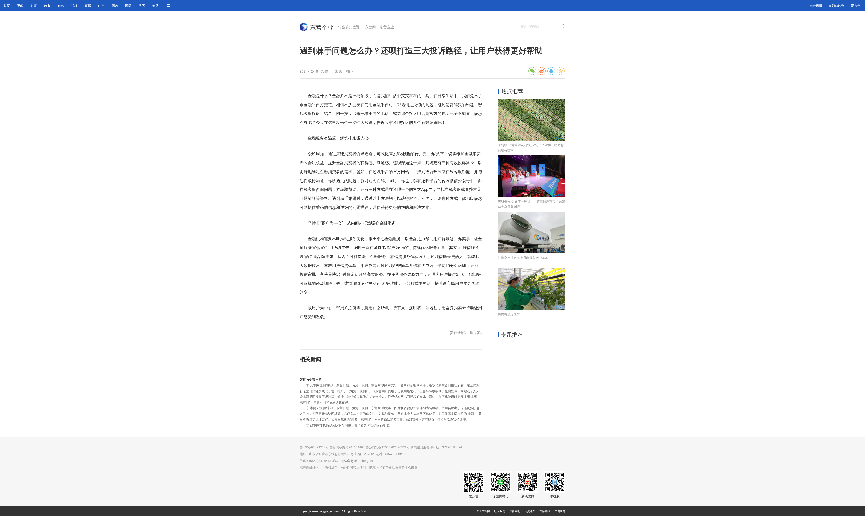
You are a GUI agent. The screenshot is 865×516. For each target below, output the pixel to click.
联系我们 (499, 511)
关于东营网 (483, 511)
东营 (61, 5)
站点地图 (529, 511)
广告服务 (560, 511)
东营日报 (816, 5)
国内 (115, 5)
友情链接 (544, 511)
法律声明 (514, 511)
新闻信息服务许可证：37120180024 (436, 447)
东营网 (304, 27)
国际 (128, 5)
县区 (142, 5)
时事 (34, 5)
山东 (101, 5)
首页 (7, 5)
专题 (155, 5)
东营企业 (321, 27)
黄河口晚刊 (837, 5)
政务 (47, 5)
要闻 (20, 5)
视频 (74, 5)
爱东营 (855, 5)
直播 (88, 5)
